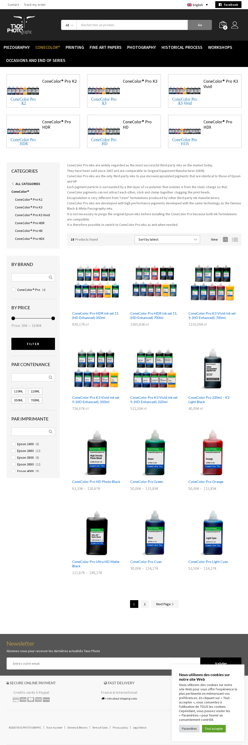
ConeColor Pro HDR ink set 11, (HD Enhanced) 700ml (153, 315)
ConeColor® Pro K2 (59, 81)
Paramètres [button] (189, 729)
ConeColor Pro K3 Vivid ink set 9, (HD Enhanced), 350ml (95, 399)
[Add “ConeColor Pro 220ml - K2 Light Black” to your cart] (207, 389)
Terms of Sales (100, 727)
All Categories (28, 184)
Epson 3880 (25, 464)
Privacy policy (120, 727)
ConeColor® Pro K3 (140, 81)
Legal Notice (139, 727)
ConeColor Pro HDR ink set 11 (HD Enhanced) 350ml (95, 315)
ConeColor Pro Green (146, 481)
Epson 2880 (25, 451)
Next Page (163, 604)
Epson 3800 (25, 457)
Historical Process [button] (182, 47)
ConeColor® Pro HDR (56, 124)
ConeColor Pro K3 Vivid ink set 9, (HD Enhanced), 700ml (212, 315)
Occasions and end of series (35, 60)
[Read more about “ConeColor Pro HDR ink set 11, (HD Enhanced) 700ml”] (149, 305)
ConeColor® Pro (28, 290)
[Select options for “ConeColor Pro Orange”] (207, 474)
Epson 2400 (25, 444)
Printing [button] (75, 47)
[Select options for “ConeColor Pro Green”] (149, 474)
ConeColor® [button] (47, 47)
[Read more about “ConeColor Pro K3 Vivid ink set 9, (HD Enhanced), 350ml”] (90, 389)
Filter (33, 344)
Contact (13, 4)
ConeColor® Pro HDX (217, 124)
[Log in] (236, 25)
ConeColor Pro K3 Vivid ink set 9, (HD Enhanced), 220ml (154, 399)
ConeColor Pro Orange (205, 481)
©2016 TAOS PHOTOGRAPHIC (25, 727)
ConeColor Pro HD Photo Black (96, 481)
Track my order (35, 4)
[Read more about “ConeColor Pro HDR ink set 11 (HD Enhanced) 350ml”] (90, 305)
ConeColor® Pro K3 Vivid (220, 83)
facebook (230, 4)
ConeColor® (20, 191)
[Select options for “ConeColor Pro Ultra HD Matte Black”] (90, 554)
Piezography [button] (17, 47)
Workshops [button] (220, 47)
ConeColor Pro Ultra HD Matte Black (95, 564)
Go (200, 25)
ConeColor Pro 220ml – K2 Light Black (209, 399)
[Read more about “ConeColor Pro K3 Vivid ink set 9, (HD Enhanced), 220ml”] (149, 389)
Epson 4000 (25, 471)
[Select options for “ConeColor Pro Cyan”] (149, 554)
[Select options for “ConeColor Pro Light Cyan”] (207, 554)
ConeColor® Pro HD (137, 124)
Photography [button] (141, 47)
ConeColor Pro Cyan (146, 562)
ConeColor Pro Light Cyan (208, 562)
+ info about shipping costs (120, 698)
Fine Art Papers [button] (106, 47)
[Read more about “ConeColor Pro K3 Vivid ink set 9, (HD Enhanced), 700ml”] (207, 305)
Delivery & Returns (77, 727)
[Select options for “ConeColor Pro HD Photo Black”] (90, 474)
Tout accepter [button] (214, 729)
